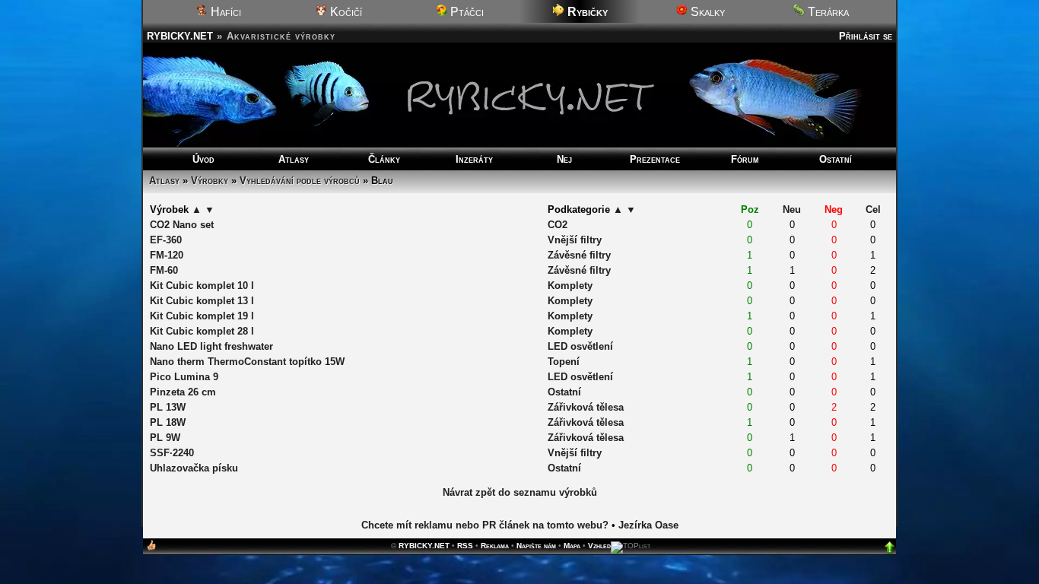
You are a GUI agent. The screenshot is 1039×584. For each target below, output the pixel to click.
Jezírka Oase (648, 525)
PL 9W (165, 437)
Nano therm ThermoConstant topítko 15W (247, 361)
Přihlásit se (865, 36)
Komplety (570, 285)
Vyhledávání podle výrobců (300, 180)
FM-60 (164, 270)
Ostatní (835, 159)
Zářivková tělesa (586, 407)
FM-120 (166, 255)
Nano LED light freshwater (211, 346)
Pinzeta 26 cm (183, 392)
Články (384, 159)
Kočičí (344, 11)
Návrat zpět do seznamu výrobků (520, 492)
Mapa (572, 545)
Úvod (203, 159)
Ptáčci (465, 11)
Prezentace (655, 159)
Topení (564, 361)
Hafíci (224, 11)
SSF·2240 (172, 453)
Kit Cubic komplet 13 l (202, 300)
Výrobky (209, 180)
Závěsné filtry (579, 255)
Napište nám (536, 545)
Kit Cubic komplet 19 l (202, 316)
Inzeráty (474, 159)
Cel (873, 209)
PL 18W (168, 422)
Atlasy (293, 159)
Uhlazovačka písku (194, 468)
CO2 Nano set (182, 224)
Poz (750, 209)
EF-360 (166, 240)
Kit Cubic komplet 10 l (202, 285)
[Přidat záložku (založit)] (151, 548)
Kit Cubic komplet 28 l (202, 331)
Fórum (745, 159)
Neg (834, 209)
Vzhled (599, 545)
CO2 (557, 224)
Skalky (706, 11)
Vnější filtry (575, 240)
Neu (792, 209)
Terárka (827, 11)
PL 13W (168, 407)
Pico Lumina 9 (184, 376)
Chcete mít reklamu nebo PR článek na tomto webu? (484, 525)
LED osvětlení (580, 346)
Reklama (495, 545)
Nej (564, 159)
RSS (465, 545)
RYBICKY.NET (180, 36)
